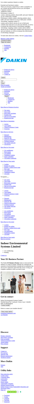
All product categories (10, 219)
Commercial (7, 47)
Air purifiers (7, 214)
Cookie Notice (28, 35)
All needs (6, 234)
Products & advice (9, 69)
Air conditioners (8, 211)
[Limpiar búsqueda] (2, 81)
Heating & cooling (9, 226)
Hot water (7, 229)
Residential (7, 45)
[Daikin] (14, 66)
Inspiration (7, 71)
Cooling (6, 225)
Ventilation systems (9, 215)
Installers (6, 48)
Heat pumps (7, 212)
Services (6, 73)
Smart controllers (9, 217)
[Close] (8, 177)
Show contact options (6, 311)
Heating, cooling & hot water (12, 228)
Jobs (5, 50)
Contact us (7, 74)
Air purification (8, 231)
